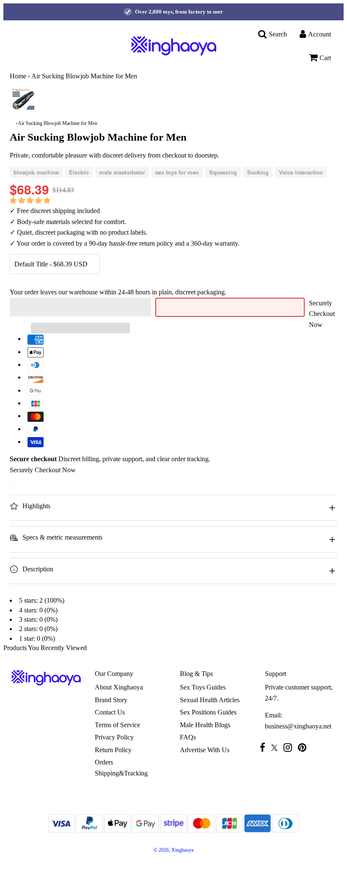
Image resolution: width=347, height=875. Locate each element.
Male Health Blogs (205, 724)
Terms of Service (117, 724)
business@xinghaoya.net (298, 726)
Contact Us (110, 712)
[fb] (265, 747)
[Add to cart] (10, 483)
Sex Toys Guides (203, 687)
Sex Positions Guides (208, 712)
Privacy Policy (114, 737)
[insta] (290, 747)
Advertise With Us (204, 749)
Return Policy (113, 749)
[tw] (276, 748)
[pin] (304, 747)
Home (18, 76)
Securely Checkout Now (322, 313)
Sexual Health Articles (210, 699)
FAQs (188, 737)
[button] (31, 200)
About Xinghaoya (119, 687)
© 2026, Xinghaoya (173, 850)
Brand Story (111, 699)
